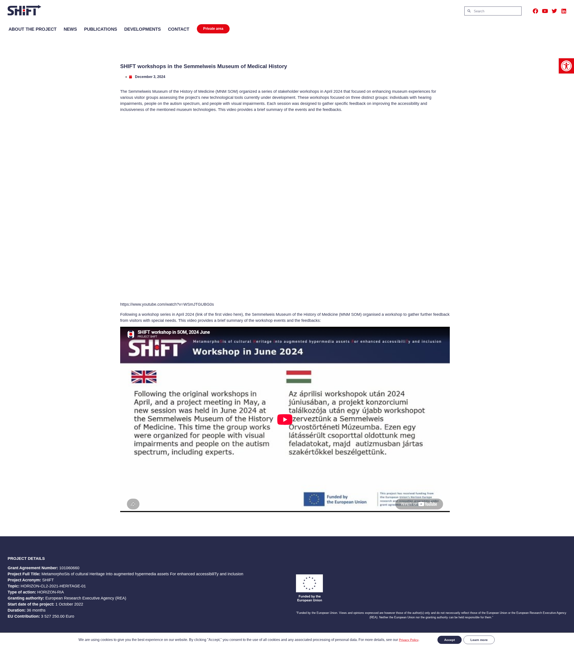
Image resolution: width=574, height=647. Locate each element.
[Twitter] (554, 11)
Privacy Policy (408, 640)
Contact (178, 29)
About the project (33, 29)
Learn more (479, 640)
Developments (142, 29)
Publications (100, 29)
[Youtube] (545, 11)
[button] (566, 66)
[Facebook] (535, 11)
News (70, 29)
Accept (449, 640)
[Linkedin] (563, 11)
